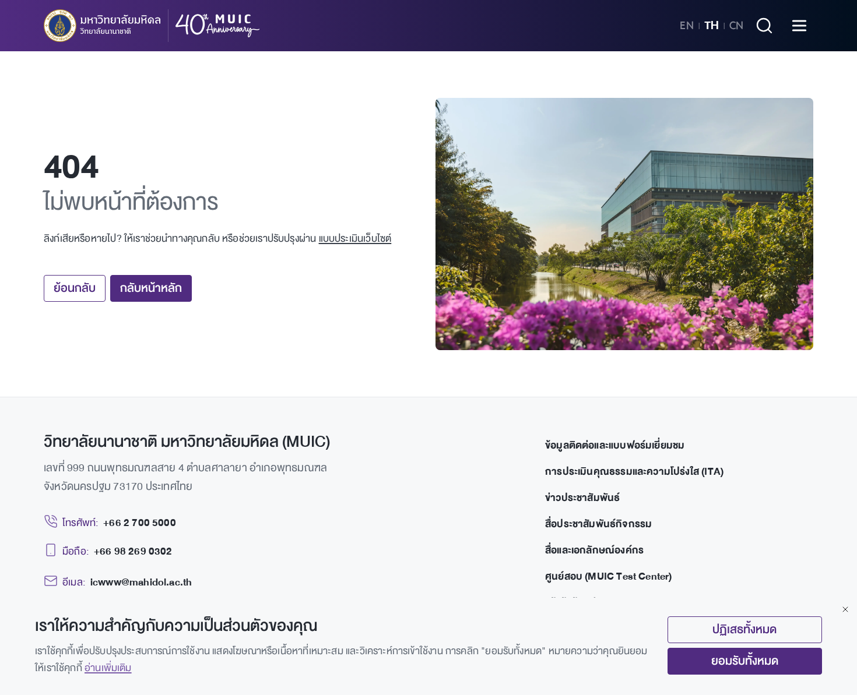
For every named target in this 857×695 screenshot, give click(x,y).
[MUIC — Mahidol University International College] (152, 25)
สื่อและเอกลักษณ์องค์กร (594, 550)
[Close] (845, 609)
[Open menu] (799, 26)
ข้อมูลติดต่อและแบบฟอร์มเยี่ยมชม (614, 445)
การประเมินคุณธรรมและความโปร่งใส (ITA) (634, 471)
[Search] (764, 26)
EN (687, 25)
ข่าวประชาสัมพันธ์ (582, 497)
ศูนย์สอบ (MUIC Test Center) (608, 576)
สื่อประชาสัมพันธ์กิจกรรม (598, 524)
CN (736, 25)
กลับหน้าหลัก (151, 288)
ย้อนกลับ (75, 288)
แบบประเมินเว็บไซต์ (355, 238)
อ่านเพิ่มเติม (108, 667)
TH (711, 25)
